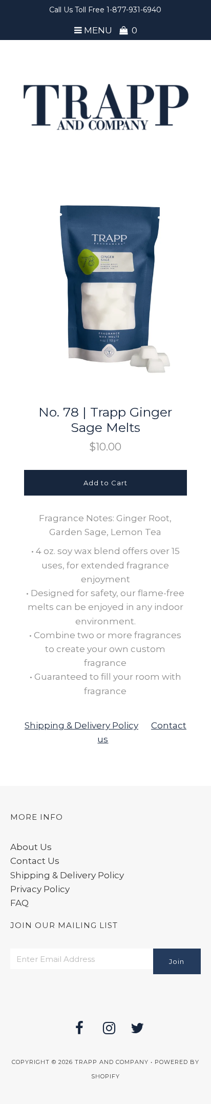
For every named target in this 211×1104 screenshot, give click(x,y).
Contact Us (34, 861)
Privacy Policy (40, 889)
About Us (31, 847)
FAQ (19, 903)
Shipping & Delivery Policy (81, 725)
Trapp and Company (112, 1062)
